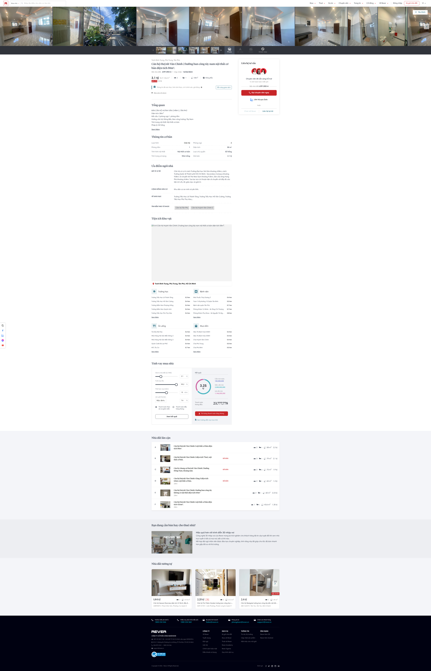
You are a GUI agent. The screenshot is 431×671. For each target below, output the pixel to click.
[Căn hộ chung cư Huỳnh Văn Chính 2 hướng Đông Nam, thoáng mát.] (165, 469)
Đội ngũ (205, 641)
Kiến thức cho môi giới (248, 641)
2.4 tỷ (244, 599)
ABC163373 (245, 606)
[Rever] (176, 632)
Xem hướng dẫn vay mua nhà (207, 420)
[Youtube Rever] (278, 666)
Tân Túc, (253, 606)
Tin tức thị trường (247, 634)
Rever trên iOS (265, 634)
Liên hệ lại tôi (268, 111)
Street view (263, 52)
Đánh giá (260, 666)
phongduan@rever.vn (240, 622)
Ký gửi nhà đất (411, 3)
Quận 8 (184, 606)
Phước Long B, (221, 606)
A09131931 (201, 606)
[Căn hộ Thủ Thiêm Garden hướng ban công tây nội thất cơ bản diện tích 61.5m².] (215, 582)
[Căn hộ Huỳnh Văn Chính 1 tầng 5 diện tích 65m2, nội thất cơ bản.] (165, 481)
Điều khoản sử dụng (210, 652)
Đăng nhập (397, 3)
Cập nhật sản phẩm (248, 638)
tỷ (187, 376)
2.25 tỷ (201, 599)
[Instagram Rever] (275, 666)
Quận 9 (228, 606)
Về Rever (382, 3)
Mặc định (160, 401)
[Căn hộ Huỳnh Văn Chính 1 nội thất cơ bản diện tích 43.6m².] (165, 504)
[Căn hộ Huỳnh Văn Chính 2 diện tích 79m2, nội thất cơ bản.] (165, 458)
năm (185, 392)
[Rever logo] (5, 3)
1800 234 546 (160, 622)
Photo (229, 52)
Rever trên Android (266, 638)
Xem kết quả (172, 417)
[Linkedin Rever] (272, 666)
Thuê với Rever (227, 641)
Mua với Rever (227, 638)
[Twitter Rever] (269, 666)
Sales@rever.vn (212, 622)
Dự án (330, 3)
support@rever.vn (264, 622)
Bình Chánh (267, 606)
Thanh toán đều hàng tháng (181, 408)
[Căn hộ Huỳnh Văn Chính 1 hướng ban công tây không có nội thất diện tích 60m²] (165, 493)
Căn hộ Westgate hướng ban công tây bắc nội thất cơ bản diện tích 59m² (258, 604)
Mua (311, 3)
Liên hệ (205, 645)
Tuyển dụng (207, 638)
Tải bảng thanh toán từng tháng (212, 413)
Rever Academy (227, 645)
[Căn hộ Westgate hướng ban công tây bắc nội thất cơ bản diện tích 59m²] (259, 582)
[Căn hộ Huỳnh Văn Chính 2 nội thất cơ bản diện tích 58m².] (165, 447)
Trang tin (357, 3)
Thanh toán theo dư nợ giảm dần (164, 408)
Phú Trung (169, 60)
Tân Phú (177, 60)
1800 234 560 (186, 622)
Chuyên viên (343, 3)
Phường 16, (177, 606)
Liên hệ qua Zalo (260, 100)
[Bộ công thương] (159, 655)
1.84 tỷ (157, 599)
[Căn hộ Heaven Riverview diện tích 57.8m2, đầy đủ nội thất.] (172, 582)
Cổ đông (370, 3)
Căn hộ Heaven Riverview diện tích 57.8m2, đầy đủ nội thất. (171, 604)
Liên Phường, (211, 606)
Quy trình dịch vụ (227, 652)
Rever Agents (226, 649)
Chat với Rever (250, 111)
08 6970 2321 (157, 645)
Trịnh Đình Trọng (158, 60)
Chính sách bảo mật (210, 649)
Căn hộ (187, 143)
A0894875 (157, 606)
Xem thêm (156, 130)
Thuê (321, 3)
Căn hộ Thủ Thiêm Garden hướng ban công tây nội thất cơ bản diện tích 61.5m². (215, 604)
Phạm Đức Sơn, (167, 606)
